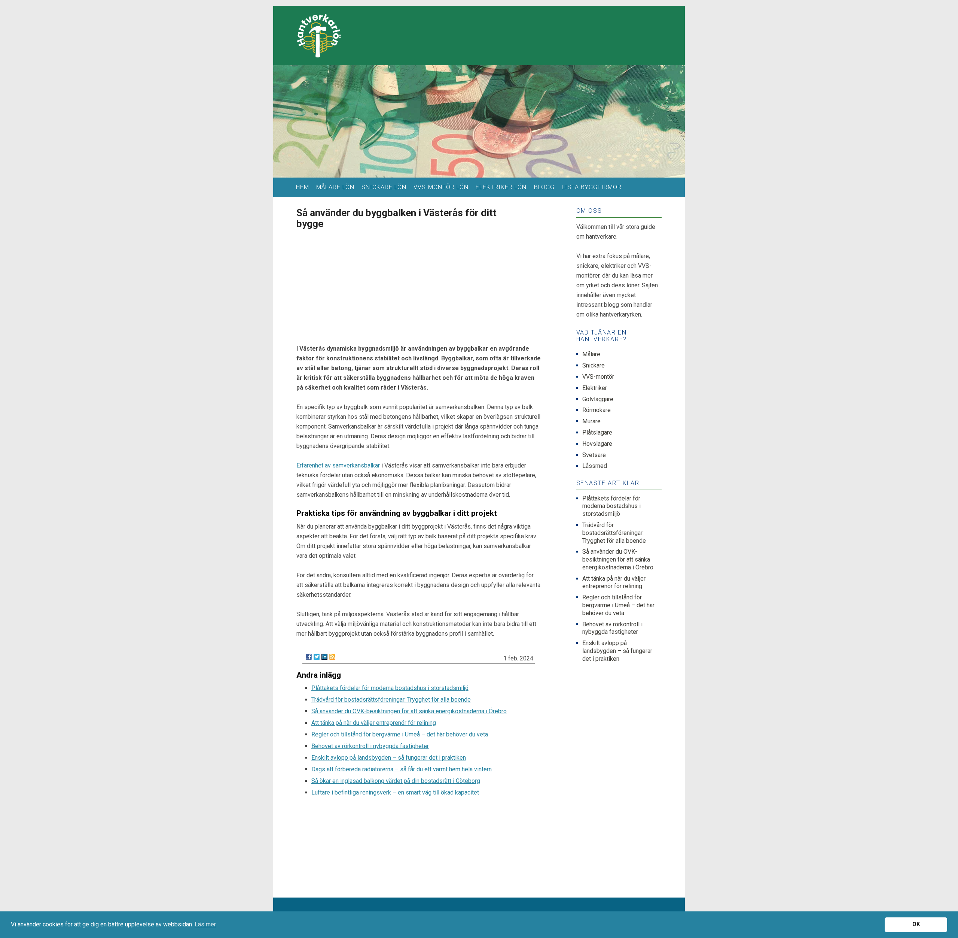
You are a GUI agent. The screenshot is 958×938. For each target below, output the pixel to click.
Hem (302, 187)
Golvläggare (597, 399)
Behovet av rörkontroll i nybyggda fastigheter (370, 746)
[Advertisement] (418, 284)
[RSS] (332, 657)
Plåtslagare (597, 432)
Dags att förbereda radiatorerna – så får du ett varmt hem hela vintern (401, 769)
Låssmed (594, 465)
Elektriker (594, 387)
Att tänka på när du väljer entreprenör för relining (373, 722)
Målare (591, 354)
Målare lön (335, 187)
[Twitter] (317, 657)
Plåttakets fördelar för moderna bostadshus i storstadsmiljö (390, 688)
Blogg (544, 187)
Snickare (593, 365)
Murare (591, 421)
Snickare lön (383, 187)
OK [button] (916, 924)
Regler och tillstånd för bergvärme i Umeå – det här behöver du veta (399, 734)
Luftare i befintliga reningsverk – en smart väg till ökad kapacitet (395, 792)
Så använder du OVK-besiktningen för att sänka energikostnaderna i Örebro (409, 711)
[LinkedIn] (324, 657)
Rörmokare (596, 410)
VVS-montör (598, 376)
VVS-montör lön (441, 187)
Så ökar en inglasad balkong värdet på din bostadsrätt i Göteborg (395, 780)
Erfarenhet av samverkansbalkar (338, 465)
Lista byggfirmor (592, 187)
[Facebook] (309, 657)
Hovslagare (597, 443)
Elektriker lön (501, 187)
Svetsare (594, 455)
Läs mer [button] (205, 924)
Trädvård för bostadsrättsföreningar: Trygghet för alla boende (391, 699)
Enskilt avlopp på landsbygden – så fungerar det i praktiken (388, 757)
